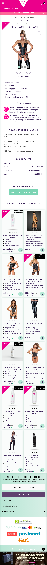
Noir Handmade (30, 24)
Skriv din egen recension (23, 192)
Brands (20, 17)
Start (15, 17)
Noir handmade (29, 17)
